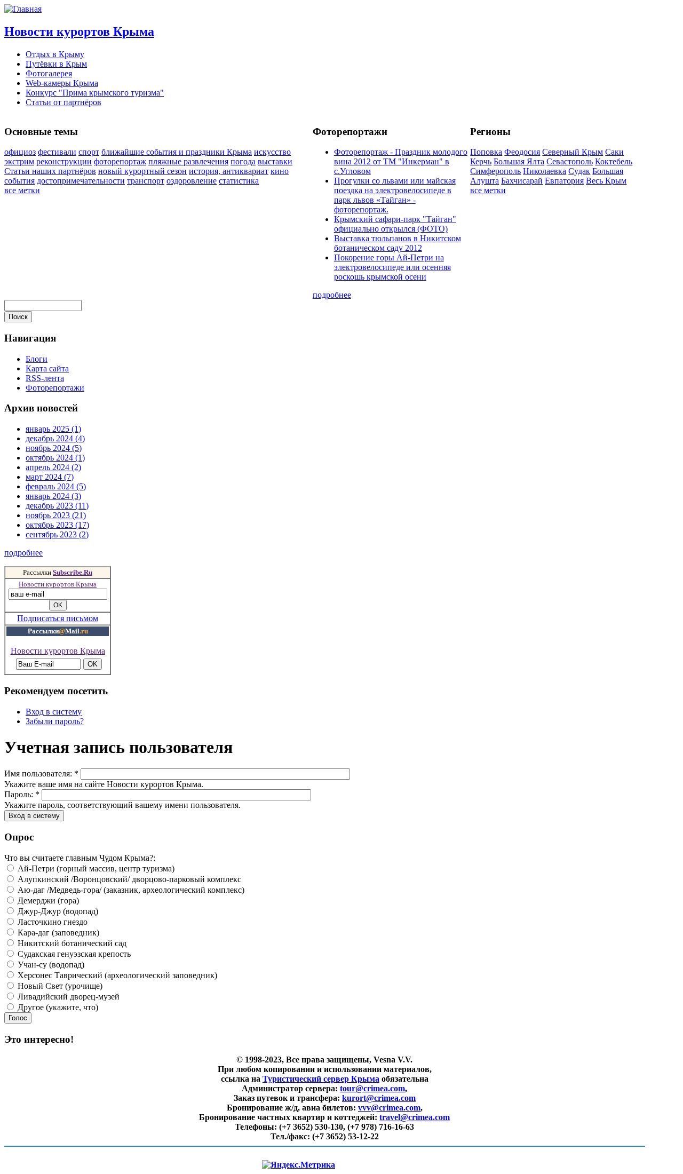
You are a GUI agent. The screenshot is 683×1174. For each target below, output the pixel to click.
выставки (275, 161)
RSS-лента (45, 378)
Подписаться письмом (57, 618)
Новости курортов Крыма (79, 31)
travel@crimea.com (414, 1117)
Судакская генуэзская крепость (73, 953)
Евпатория (564, 180)
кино (280, 171)
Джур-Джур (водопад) (56, 911)
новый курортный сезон (142, 171)
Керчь (480, 161)
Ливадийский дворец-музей (67, 996)
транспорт (145, 180)
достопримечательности (81, 180)
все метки (22, 190)
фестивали (57, 151)
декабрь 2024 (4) (55, 438)
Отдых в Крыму (55, 54)
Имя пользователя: (41, 773)
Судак (579, 171)
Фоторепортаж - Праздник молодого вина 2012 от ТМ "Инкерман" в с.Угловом (400, 161)
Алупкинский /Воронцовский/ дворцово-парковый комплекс (128, 879)
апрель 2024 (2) (53, 467)
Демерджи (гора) (47, 900)
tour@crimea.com (372, 1088)
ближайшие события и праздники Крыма (176, 151)
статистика (239, 180)
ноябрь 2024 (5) (54, 448)
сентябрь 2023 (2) (57, 534)
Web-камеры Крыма (62, 83)
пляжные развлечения (188, 161)
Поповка (486, 151)
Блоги (36, 358)
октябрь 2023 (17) (57, 524)
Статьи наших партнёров (50, 171)
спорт (88, 151)
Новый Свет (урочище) (58, 985)
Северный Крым (572, 151)
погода (243, 161)
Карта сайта (47, 368)
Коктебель (613, 161)
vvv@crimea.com (389, 1107)
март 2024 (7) (50, 476)
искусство (272, 151)
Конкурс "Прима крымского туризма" (95, 92)
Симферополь (495, 171)
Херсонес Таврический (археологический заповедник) (116, 975)
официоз (20, 151)
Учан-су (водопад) (49, 964)
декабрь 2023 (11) (57, 505)
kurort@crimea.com (379, 1097)
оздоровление (191, 180)
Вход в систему (54, 711)
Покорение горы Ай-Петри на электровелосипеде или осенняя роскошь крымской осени (392, 267)
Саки (614, 151)
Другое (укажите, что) (56, 1007)
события (19, 180)
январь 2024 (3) (53, 496)
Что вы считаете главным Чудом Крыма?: (79, 857)
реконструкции (64, 161)
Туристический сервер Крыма (321, 1078)
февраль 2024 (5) (56, 486)
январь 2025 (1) (53, 428)
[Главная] (23, 8)
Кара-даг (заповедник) (57, 932)
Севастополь (569, 161)
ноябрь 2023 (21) (56, 515)
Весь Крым (606, 180)
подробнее (332, 294)
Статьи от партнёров (63, 102)
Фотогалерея (49, 73)
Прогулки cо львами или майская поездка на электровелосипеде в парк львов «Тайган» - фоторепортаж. (395, 195)
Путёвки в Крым (56, 63)
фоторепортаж (120, 161)
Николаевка (544, 171)
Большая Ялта (519, 161)
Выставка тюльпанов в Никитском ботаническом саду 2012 (397, 243)
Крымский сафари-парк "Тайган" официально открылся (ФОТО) (395, 224)
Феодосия (522, 151)
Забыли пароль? (55, 721)
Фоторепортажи (55, 387)
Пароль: (21, 794)
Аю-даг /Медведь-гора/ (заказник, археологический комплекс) (129, 889)
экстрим (19, 161)
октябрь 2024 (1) (55, 457)
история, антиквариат (228, 171)
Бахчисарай (522, 180)
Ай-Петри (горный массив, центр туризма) (94, 868)
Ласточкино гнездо (51, 921)
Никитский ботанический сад (70, 943)
